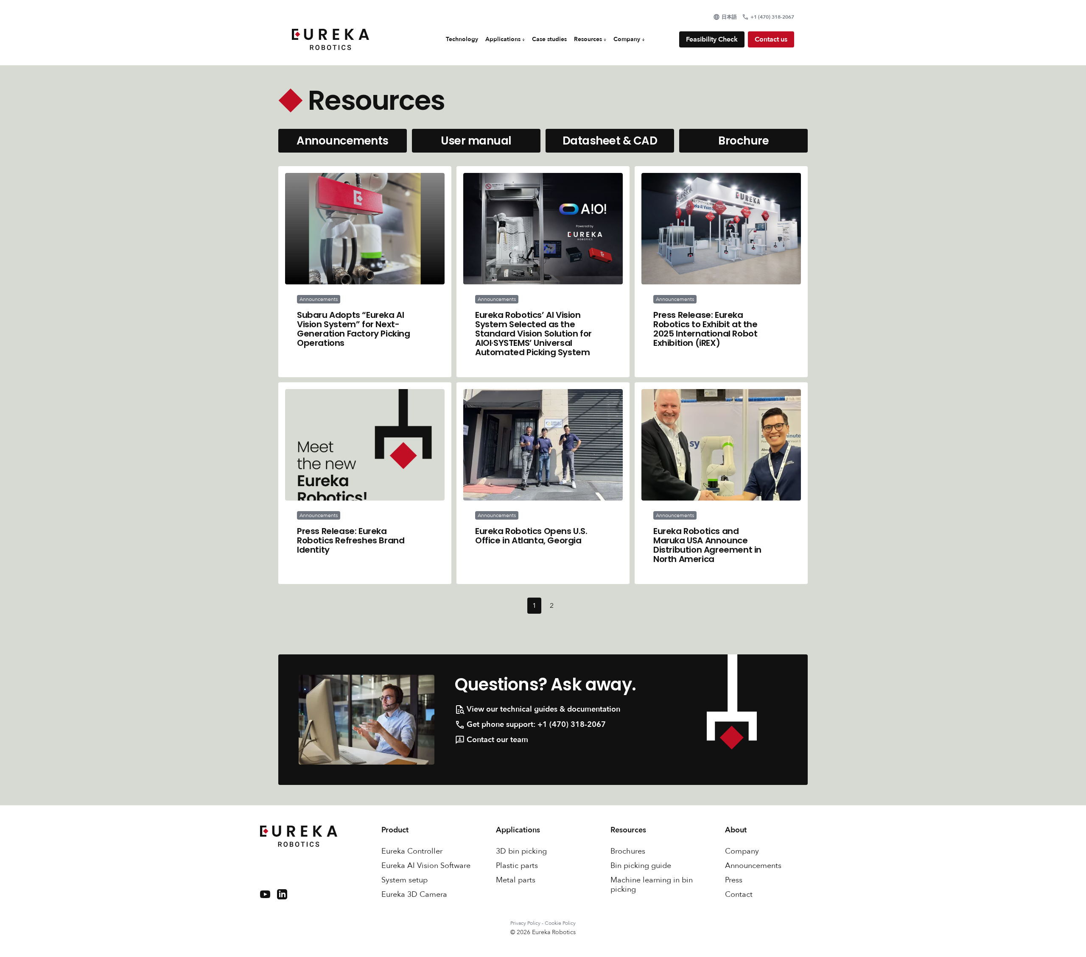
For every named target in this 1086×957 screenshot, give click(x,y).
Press (733, 880)
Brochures (627, 851)
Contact (739, 894)
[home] (330, 39)
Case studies (549, 39)
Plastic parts (517, 866)
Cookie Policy (560, 923)
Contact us (771, 39)
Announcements (753, 866)
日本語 (729, 17)
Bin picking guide (640, 866)
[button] (505, 39)
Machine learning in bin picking (651, 885)
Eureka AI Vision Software (425, 866)
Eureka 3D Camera (414, 894)
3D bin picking (521, 851)
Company (742, 851)
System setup (404, 880)
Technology (462, 39)
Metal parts (515, 880)
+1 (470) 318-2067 (571, 724)
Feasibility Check (712, 39)
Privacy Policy (525, 923)
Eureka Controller (411, 851)
